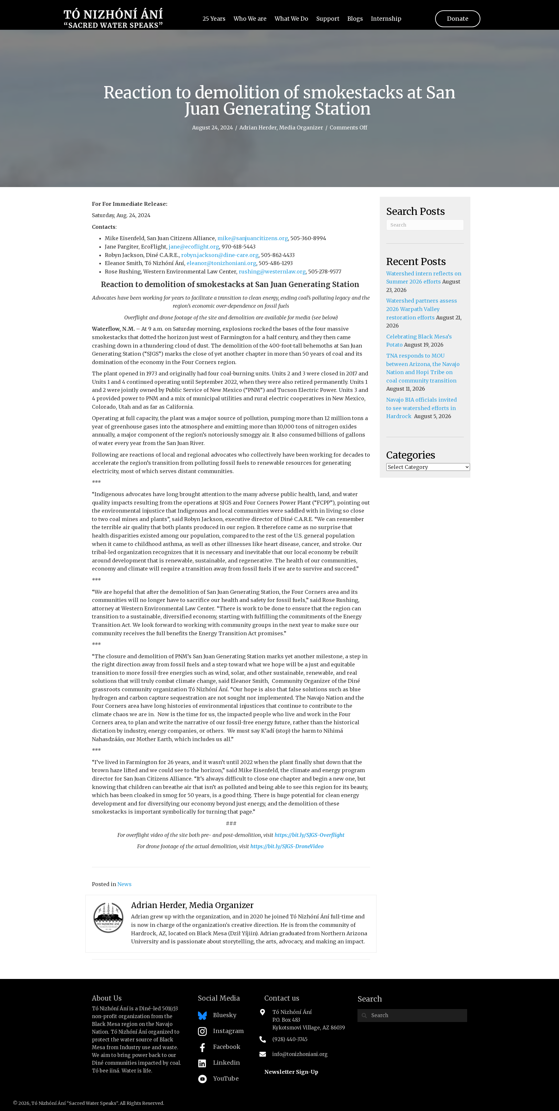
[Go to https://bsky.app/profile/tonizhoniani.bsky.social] (224, 1017)
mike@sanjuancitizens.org (252, 238)
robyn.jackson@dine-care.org (219, 255)
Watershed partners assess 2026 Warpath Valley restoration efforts (421, 308)
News (124, 884)
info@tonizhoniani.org (300, 1054)
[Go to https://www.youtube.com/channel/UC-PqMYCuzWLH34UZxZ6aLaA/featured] (224, 1081)
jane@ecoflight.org (194, 246)
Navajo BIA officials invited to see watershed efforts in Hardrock (421, 407)
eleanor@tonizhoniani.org (221, 263)
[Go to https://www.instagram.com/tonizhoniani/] (224, 1033)
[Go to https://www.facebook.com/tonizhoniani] (224, 1049)
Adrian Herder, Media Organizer (281, 127)
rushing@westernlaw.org (272, 271)
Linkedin (226, 1062)
